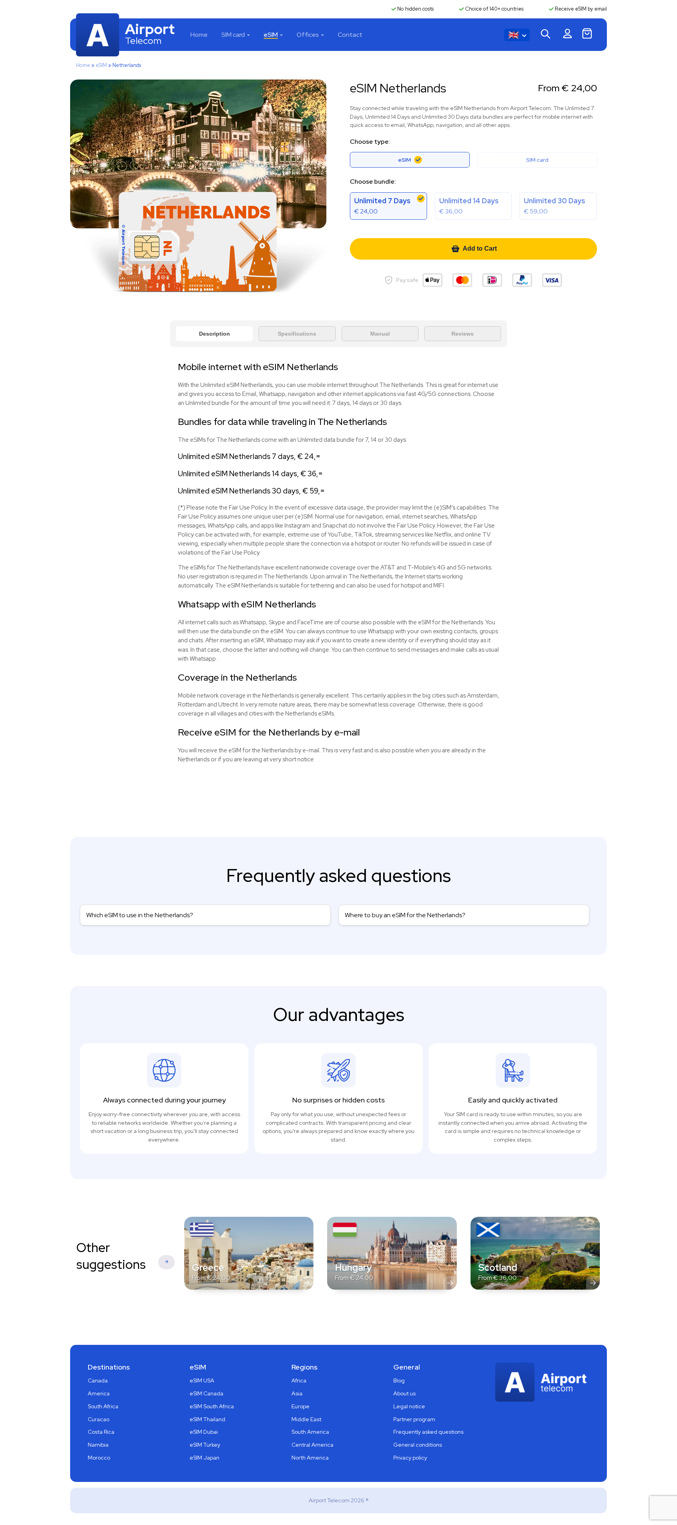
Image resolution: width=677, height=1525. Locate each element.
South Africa (103, 1406)
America (99, 1393)
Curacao (98, 1419)
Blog (399, 1380)
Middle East (306, 1419)
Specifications (297, 334)
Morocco (99, 1457)
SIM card (233, 35)
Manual (380, 334)
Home (199, 35)
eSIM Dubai (204, 1431)
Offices (308, 35)
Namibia (98, 1444)
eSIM (271, 35)
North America (310, 1457)
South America (310, 1431)
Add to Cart (480, 248)
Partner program (414, 1419)
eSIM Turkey (205, 1444)
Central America (312, 1444)
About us (404, 1393)
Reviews (462, 334)
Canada (98, 1380)
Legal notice (409, 1406)
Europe (300, 1406)
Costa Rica (101, 1431)
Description (214, 334)
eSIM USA (202, 1380)
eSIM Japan (204, 1457)
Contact (350, 35)
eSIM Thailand (207, 1419)
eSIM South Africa (212, 1406)
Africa (298, 1380)
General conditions (417, 1444)
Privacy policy (410, 1457)
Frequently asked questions (428, 1431)
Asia (296, 1393)
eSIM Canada (206, 1393)
